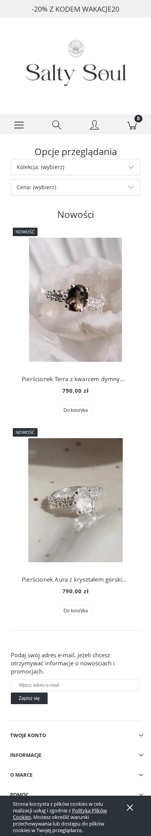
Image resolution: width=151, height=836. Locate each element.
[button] (19, 124)
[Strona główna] (75, 60)
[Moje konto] (94, 125)
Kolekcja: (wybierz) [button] (40, 167)
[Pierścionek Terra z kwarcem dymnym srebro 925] (75, 300)
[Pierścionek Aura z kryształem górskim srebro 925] (75, 500)
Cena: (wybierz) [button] (36, 187)
